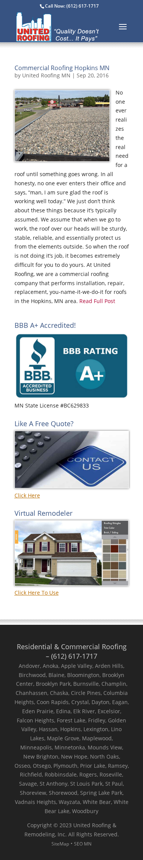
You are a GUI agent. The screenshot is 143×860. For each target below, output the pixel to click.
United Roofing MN (46, 75)
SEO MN (83, 844)
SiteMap (60, 844)
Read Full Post (96, 301)
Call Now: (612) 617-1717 (72, 6)
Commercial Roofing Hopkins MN (61, 68)
